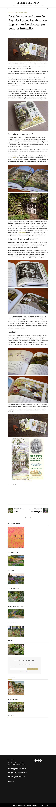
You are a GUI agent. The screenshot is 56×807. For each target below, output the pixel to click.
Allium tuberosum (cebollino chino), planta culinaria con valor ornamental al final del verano (16, 764)
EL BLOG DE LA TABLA (28, 3)
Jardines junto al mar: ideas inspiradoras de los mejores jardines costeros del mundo (17, 773)
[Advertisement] (28, 493)
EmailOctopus (27, 671)
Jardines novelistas (19, 12)
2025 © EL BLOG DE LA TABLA (19, 805)
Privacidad (41, 805)
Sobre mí (29, 805)
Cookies (46, 805)
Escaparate (11, 12)
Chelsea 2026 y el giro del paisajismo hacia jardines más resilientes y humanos (16, 777)
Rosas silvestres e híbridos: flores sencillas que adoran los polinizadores (17, 769)
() (15, 158)
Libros (25, 12)
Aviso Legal (35, 805)
